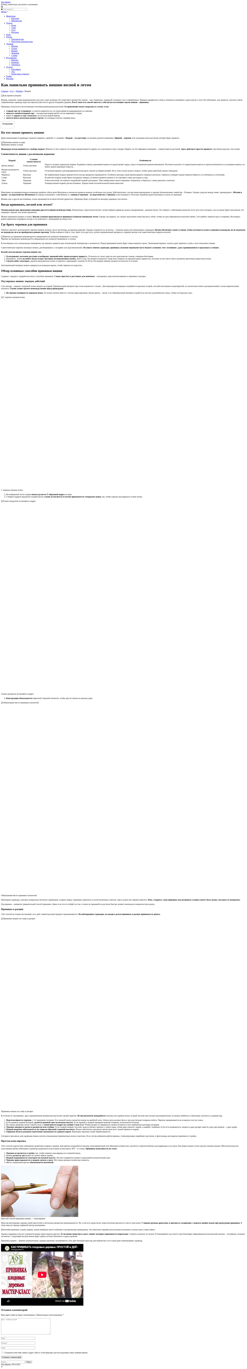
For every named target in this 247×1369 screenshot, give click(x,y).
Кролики (15, 18)
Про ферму (6, 2)
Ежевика (15, 62)
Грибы (9, 76)
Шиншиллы (16, 21)
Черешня (15, 53)
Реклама (9, 79)
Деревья (9, 44)
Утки (13, 28)
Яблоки (14, 46)
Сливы (14, 55)
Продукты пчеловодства (22, 41)
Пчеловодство (17, 39)
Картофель (16, 69)
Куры (13, 25)
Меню (4, 12)
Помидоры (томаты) (20, 74)
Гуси (13, 30)
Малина (14, 60)
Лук (13, 72)
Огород (9, 67)
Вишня (14, 51)
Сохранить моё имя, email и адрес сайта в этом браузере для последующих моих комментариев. (46, 1353)
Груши (14, 48)
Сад (11, 91)
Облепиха (15, 65)
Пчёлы (9, 37)
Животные (11, 16)
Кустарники (11, 58)
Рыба (8, 35)
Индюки (15, 32)
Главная (4, 91)
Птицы (9, 23)
